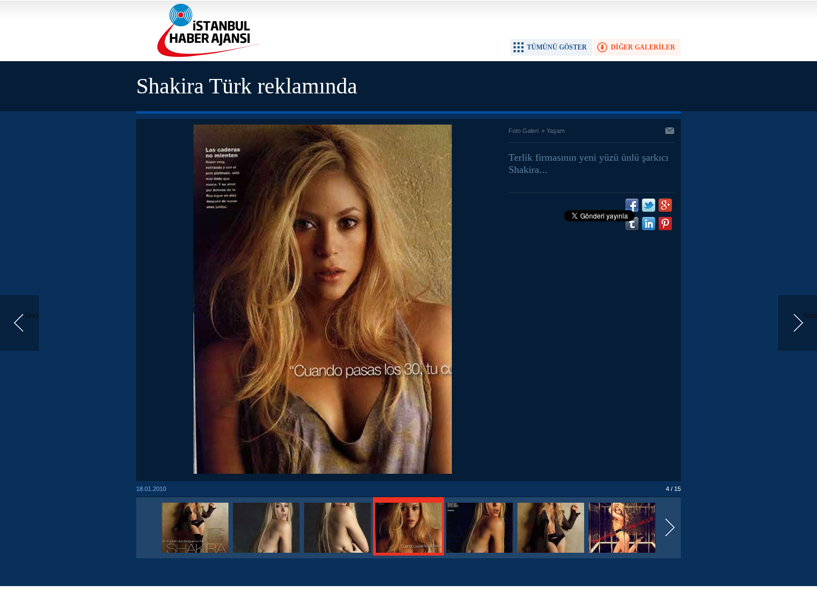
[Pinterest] (665, 223)
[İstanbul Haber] (205, 56)
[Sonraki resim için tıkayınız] (322, 471)
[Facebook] (632, 205)
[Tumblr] (632, 223)
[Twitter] (648, 205)
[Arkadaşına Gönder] (670, 132)
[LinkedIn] (648, 223)
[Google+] (665, 205)
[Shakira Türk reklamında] (195, 553)
